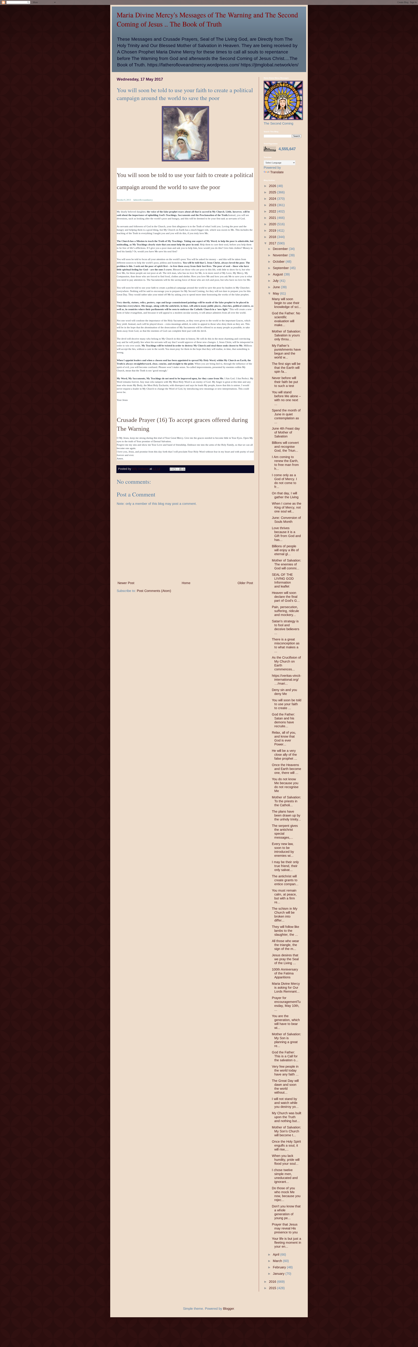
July (276, 280)
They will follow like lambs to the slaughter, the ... (285, 930)
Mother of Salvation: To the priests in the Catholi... (286, 801)
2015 (273, 1288)
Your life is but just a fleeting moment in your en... (286, 1242)
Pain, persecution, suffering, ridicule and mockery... (285, 611)
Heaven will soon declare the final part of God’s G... (286, 596)
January (279, 1273)
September (281, 268)
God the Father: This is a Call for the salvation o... (285, 1056)
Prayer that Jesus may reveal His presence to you (285, 1228)
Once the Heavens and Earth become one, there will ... (286, 769)
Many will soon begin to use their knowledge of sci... (286, 303)
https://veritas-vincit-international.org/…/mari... (286, 679)
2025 (273, 192)
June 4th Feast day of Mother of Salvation (286, 432)
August (278, 274)
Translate (277, 172)
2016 (273, 1281)
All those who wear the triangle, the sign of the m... (285, 945)
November (281, 255)
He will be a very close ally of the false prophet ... (284, 754)
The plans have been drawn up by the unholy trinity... (286, 815)
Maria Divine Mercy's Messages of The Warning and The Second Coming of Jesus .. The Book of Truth (207, 19)
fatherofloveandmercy (143, 200)
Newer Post (126, 583)
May (276, 293)
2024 (273, 198)
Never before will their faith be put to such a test (285, 382)
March (278, 1261)
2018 (273, 237)
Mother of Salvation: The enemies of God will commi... (286, 564)
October (279, 261)
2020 (273, 224)
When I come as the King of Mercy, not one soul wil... (286, 507)
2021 (273, 218)
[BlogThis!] (174, 469)
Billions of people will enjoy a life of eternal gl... (285, 550)
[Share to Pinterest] (183, 469)
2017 (273, 243)
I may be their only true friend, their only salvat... (285, 866)
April (276, 1254)
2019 (273, 230)
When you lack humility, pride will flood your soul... (285, 1159)
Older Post (245, 583)
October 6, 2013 (124, 200)
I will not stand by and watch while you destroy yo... (285, 1102)
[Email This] (171, 469)
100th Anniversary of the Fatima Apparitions (285, 973)
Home (186, 583)
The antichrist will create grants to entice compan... (285, 880)
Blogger (228, 1308)
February (280, 1267)
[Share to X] (177, 469)
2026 (273, 186)
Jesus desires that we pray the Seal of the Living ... (285, 959)
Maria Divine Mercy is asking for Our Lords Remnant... (286, 987)
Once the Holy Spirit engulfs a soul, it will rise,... (286, 1145)
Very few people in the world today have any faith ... (285, 1070)
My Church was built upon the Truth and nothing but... (286, 1117)
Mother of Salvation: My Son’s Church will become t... (286, 1131)
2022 (273, 211)
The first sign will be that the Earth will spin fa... (286, 367)
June (277, 287)
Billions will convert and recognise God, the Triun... (285, 446)
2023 (273, 205)
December (281, 249)
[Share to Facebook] (180, 469)
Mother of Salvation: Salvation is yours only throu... (286, 335)
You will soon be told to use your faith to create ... (286, 704)
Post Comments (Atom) (154, 591)
